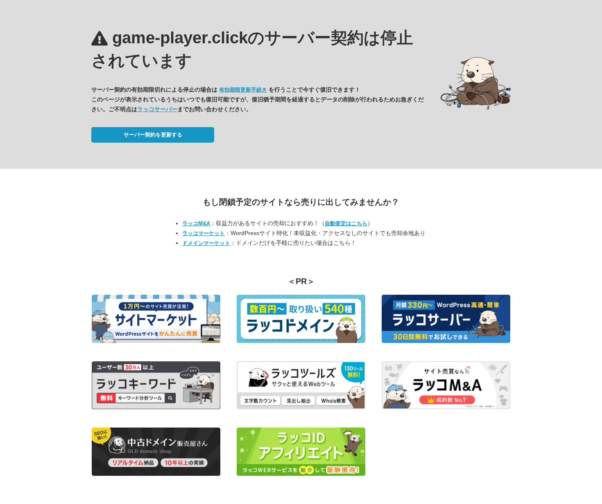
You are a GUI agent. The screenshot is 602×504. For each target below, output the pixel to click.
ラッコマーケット (203, 233)
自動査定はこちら (346, 223)
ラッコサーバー (157, 109)
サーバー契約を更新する (153, 135)
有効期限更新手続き (243, 90)
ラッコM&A (196, 223)
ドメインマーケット (206, 243)
